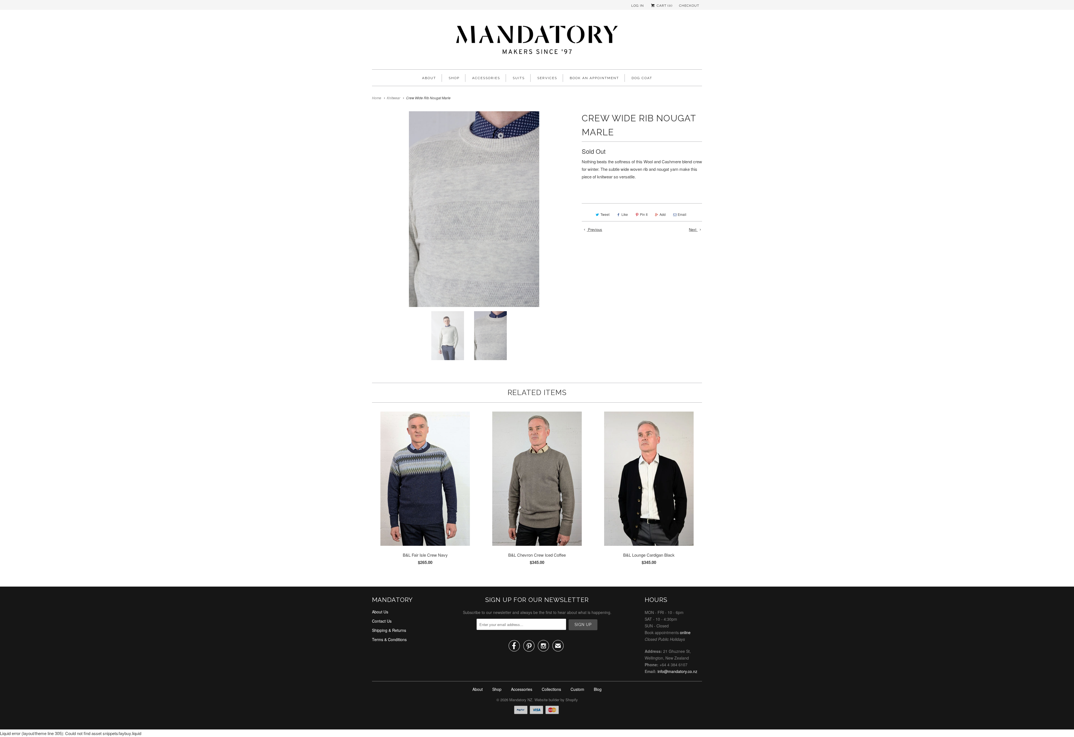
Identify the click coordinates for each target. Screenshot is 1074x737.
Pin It (643, 214)
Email (682, 214)
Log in (637, 6)
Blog (598, 689)
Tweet (604, 214)
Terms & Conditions (389, 639)
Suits (519, 78)
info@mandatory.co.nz (677, 671)
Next (693, 229)
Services (547, 78)
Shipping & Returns (389, 630)
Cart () (664, 6)
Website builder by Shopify (556, 699)
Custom (577, 689)
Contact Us (382, 621)
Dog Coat (642, 78)
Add (663, 214)
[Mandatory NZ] (537, 41)
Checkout (689, 6)
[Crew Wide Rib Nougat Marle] (474, 209)
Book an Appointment (594, 78)
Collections (551, 689)
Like (624, 214)
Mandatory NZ (520, 699)
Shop (454, 78)
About (429, 78)
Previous (594, 229)
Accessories (486, 78)
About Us (380, 612)
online (685, 632)
